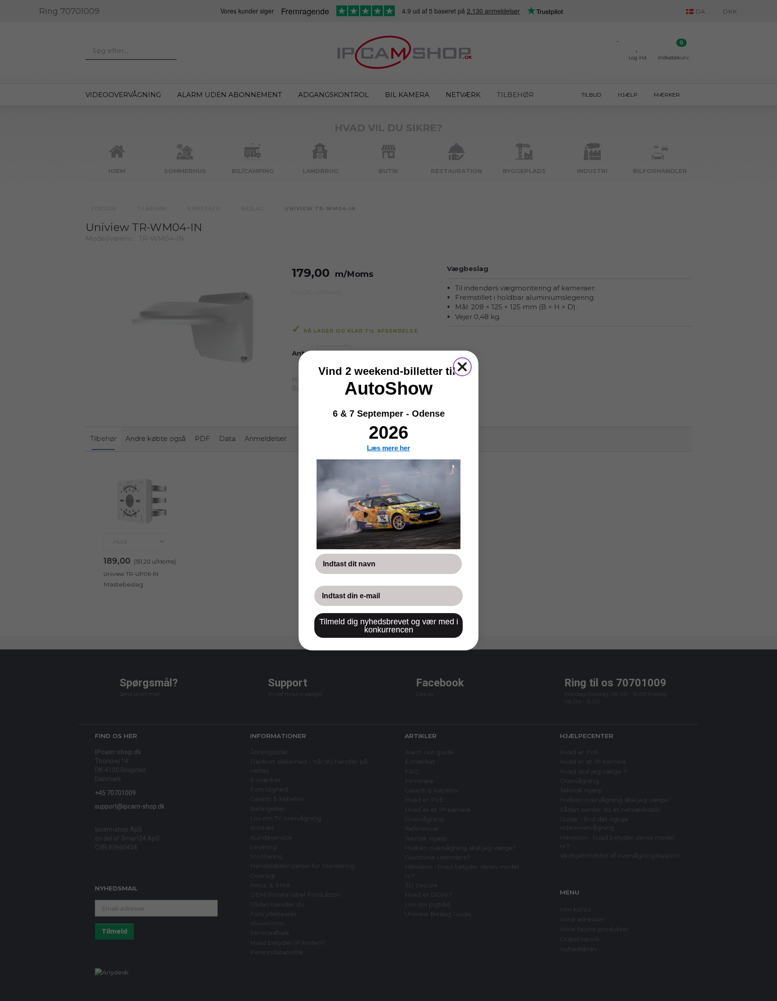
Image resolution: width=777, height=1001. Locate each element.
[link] (388, 504)
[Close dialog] (462, 367)
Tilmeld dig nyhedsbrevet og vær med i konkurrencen (388, 625)
